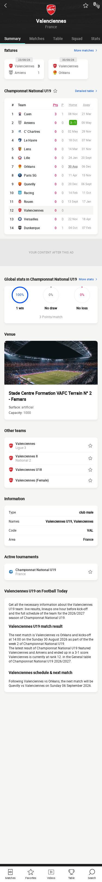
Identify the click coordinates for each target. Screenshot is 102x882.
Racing (29, 193)
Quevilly (29, 184)
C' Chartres (32, 131)
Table (58, 38)
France (88, 539)
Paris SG (30, 175)
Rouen (28, 201)
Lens (27, 149)
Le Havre (30, 140)
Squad (77, 38)
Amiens (29, 122)
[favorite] (85, 5)
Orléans (29, 166)
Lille (27, 157)
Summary (12, 38)
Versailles (31, 219)
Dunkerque (32, 228)
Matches (36, 38)
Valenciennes (34, 210)
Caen (28, 114)
